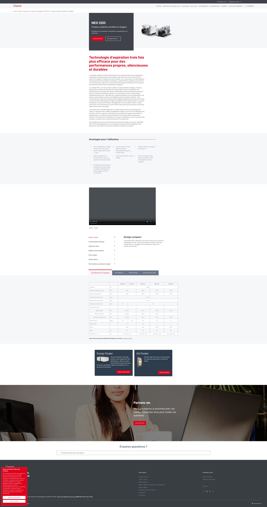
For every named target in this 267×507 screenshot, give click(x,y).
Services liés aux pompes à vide (171, 6)
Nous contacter (97, 38)
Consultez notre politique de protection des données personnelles (13, 491)
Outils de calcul (143, 479)
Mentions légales (143, 487)
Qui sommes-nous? (215, 6)
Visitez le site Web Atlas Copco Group (66, 496)
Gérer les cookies (14, 501)
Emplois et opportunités (209, 479)
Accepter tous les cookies (14, 497)
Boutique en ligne (112, 38)
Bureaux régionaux (207, 477)
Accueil (15, 11)
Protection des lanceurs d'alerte (147, 490)
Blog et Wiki (193, 6)
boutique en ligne (127, 338)
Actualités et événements (235, 6)
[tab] (102, 237)
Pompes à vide (26, 11)
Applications (185, 6)
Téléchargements (203, 6)
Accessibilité (142, 492)
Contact (205, 486)
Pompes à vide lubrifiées (36, 11)
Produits (158, 6)
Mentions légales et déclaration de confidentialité (152, 484)
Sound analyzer (143, 482)
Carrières (224, 6)
